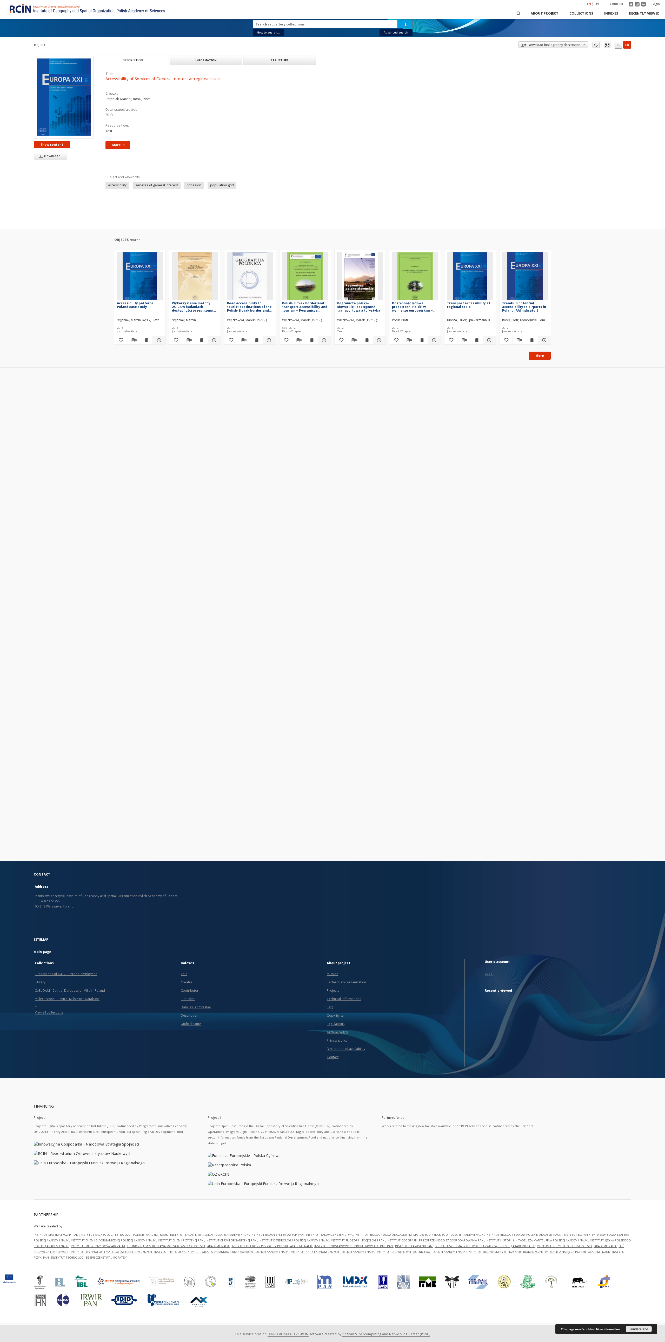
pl (598, 4)
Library (40, 982)
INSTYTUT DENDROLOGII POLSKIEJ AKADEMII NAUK (294, 1240)
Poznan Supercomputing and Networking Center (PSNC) (386, 1334)
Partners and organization (346, 982)
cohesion (194, 185)
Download (52, 156)
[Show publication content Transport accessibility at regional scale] (476, 340)
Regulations (335, 1024)
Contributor (189, 990)
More (539, 355)
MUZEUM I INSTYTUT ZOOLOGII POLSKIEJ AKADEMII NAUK (577, 1246)
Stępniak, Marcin (118, 99)
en (627, 45)
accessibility (117, 185)
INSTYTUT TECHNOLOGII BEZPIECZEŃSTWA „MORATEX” (89, 1257)
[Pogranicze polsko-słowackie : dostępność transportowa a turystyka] (360, 277)
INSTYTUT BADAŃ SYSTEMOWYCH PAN (277, 1234)
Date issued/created (196, 1007)
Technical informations (344, 999)
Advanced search (396, 32)
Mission (332, 974)
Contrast (616, 4)
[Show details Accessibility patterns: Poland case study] (158, 340)
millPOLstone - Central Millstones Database (67, 999)
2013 (109, 115)
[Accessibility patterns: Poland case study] (140, 277)
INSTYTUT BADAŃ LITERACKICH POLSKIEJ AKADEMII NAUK (209, 1234)
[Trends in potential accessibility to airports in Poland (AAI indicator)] (525, 277)
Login (655, 4)
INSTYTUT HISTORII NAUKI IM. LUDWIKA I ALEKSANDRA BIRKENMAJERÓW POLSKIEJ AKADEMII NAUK (221, 1252)
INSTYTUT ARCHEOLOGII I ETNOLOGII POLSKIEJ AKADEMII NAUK (125, 1234)
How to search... (268, 32)
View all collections (49, 1012)
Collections (581, 13)
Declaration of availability (346, 1049)
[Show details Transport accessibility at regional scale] (488, 340)
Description (189, 1015)
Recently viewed (644, 13)
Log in (489, 973)
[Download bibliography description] (133, 340)
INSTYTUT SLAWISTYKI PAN (414, 1246)
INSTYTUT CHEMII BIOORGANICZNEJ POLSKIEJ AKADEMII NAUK (113, 1240)
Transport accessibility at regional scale (468, 305)
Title (184, 974)
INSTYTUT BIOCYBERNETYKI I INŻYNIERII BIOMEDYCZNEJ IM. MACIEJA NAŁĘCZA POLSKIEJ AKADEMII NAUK (539, 1252)
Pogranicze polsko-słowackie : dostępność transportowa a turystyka (358, 307)
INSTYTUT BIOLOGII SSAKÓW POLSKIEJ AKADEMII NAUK (524, 1234)
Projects (333, 990)
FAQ (330, 1007)
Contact (332, 1057)
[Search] (405, 24)
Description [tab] (133, 60)
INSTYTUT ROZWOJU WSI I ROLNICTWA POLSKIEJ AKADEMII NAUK (421, 1252)
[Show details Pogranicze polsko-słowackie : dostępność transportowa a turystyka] (378, 340)
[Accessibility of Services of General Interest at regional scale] (64, 97)
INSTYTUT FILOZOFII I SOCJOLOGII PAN (358, 1240)
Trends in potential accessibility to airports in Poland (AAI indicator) (524, 307)
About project (544, 13)
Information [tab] (206, 60)
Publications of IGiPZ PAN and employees (66, 974)
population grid (222, 185)
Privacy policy (337, 1040)
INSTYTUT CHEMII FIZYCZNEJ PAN (181, 1240)
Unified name (191, 1024)
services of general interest (156, 185)
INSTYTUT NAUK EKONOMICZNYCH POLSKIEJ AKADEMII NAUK (333, 1252)
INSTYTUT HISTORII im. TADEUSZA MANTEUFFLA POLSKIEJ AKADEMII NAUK (537, 1240)
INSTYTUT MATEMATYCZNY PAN (56, 1234)
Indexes (611, 13)
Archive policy (337, 1032)
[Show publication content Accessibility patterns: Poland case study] (146, 340)
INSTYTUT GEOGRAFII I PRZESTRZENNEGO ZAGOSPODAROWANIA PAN (435, 1240)
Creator (186, 982)
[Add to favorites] (596, 45)
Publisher (188, 999)
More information (608, 1329)
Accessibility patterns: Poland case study (136, 305)
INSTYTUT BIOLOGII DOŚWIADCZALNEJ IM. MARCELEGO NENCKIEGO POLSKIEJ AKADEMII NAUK (419, 1234)
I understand (639, 1329)
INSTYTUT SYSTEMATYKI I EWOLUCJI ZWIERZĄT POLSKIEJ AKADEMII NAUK (485, 1246)
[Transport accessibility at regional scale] (470, 277)
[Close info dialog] (607, 45)
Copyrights (335, 1015)
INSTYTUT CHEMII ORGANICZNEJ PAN (231, 1240)
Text (108, 131)
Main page (42, 952)
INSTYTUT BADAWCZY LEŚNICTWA (329, 1234)
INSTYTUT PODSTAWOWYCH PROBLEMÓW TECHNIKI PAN (354, 1246)
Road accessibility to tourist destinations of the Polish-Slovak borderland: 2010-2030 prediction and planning (249, 307)
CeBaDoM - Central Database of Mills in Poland (70, 990)
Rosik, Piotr (141, 99)
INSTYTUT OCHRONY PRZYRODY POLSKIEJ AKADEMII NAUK (272, 1246)
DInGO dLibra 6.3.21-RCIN (288, 1334)
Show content (52, 144)
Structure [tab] (279, 60)
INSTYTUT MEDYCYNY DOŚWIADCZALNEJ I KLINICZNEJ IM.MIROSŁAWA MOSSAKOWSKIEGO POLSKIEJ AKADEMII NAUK (150, 1246)
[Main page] (518, 13)
